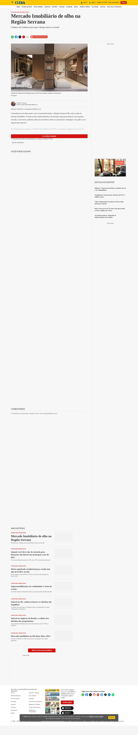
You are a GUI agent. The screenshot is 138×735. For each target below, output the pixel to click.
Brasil (76, 7)
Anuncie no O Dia (102, 2)
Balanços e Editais (34, 704)
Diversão (47, 7)
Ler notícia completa (49, 136)
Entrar (85, 2)
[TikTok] (105, 694)
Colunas (61, 7)
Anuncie (66, 721)
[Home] (20, 4)
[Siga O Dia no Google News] (39, 37)
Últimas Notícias (27, 7)
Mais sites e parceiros (35, 701)
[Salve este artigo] (23, 37)
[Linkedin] (109, 694)
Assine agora (67, 702)
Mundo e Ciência (85, 7)
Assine (123, 2)
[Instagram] (94, 694)
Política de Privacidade (32, 710)
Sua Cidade (95, 7)
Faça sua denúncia (114, 2)
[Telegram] (101, 694)
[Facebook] (86, 694)
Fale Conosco (97, 721)
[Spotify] (113, 694)
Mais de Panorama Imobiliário (42, 650)
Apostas (102, 7)
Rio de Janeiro (38, 7)
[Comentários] (27, 37)
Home (18, 7)
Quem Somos (107, 721)
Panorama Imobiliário (20, 12)
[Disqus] (49, 439)
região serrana (18, 142)
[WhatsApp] (82, 694)
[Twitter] (90, 694)
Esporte (54, 7)
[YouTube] (98, 694)
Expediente (88, 721)
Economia (69, 7)
